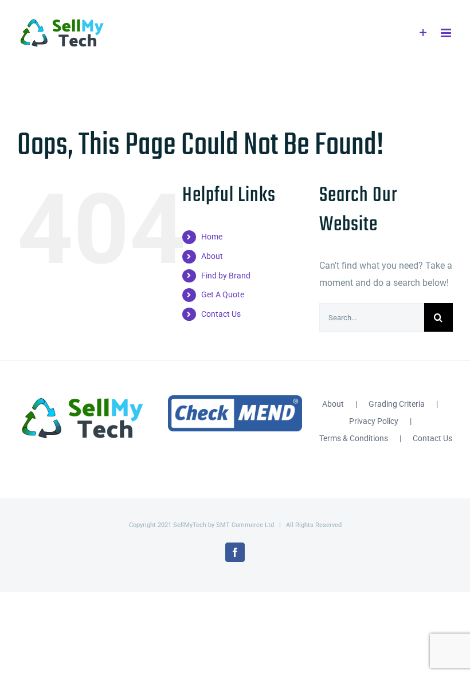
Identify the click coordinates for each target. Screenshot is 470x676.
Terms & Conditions (353, 438)
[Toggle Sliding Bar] (423, 33)
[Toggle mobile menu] (447, 33)
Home (211, 236)
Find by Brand (225, 275)
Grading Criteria (397, 403)
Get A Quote (222, 294)
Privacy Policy (373, 421)
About (212, 256)
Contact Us (221, 314)
